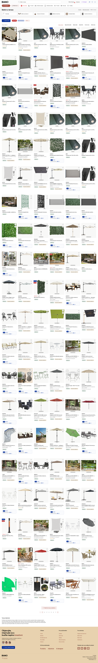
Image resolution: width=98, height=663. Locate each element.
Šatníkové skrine (50, 5)
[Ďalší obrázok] (16, 34)
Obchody (61, 635)
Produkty (43, 648)
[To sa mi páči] (15, 28)
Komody (64, 5)
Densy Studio (61, 641)
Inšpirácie (51, 648)
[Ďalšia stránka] (58, 612)
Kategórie (6, 5)
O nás (41, 633)
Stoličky (71, 5)
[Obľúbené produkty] (92, 2)
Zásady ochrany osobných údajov (89, 656)
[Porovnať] (15, 30)
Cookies (94, 655)
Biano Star (80, 637)
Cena (27, 20)
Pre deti (31, 5)
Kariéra (41, 635)
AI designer (59, 648)
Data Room (80, 639)
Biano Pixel (80, 635)
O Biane (42, 630)
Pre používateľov (63, 630)
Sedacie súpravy (40, 5)
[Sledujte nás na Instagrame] (79, 648)
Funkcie (41, 641)
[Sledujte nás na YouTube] (85, 648)
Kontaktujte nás (43, 637)
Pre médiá (42, 639)
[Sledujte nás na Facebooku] (82, 648)
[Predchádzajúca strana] (40, 612)
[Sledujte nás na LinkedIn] (88, 648)
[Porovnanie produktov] (89, 2)
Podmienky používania (91, 658)
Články (60, 637)
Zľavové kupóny (72, 2)
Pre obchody (81, 630)
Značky (60, 633)
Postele (57, 5)
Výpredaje (25, 5)
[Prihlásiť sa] (95, 2)
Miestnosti (15, 5)
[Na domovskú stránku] (6, 2)
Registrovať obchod (82, 633)
